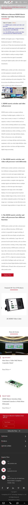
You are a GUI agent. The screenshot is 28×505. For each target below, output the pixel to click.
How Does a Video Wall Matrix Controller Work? (12, 362)
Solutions (4, 436)
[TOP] (24, 503)
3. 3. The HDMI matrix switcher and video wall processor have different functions (13, 32)
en (24, 2)
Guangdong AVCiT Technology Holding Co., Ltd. (14, 494)
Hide (14, 22)
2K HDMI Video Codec (14, 319)
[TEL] (10, 503)
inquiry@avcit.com (12, 471)
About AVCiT (12, 5)
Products (4, 441)
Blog (19, 5)
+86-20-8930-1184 (12, 463)
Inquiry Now (7, 275)
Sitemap (10, 499)
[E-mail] (3, 503)
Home (5, 5)
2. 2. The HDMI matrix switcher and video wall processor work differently (13, 29)
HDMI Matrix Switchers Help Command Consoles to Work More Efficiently (13, 401)
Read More (6, 369)
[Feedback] (17, 503)
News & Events (14, 332)
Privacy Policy (16, 499)
